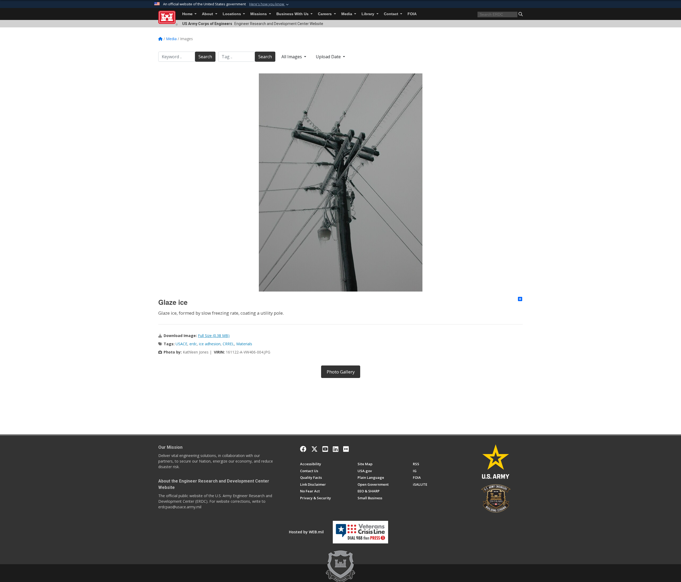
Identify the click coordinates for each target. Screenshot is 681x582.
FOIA (412, 14)
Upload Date (329, 57)
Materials (244, 343)
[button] (269, 4)
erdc (193, 343)
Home (188, 14)
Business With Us (293, 14)
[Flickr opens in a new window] (346, 449)
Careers (325, 14)
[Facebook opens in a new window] (303, 449)
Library (368, 14)
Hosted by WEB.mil (306, 531)
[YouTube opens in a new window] (325, 449)
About (208, 14)
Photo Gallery (341, 372)
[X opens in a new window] (314, 449)
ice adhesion (210, 343)
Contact (391, 14)
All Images (292, 57)
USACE (181, 343)
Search (205, 57)
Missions (259, 14)
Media (347, 14)
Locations (232, 14)
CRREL (228, 343)
